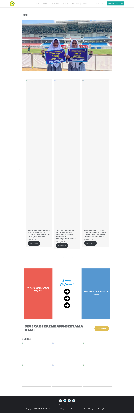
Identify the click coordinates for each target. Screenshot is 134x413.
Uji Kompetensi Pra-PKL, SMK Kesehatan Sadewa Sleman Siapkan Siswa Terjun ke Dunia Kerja (67, 233)
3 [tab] (67, 257)
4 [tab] (69, 257)
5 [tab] (71, 257)
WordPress (84, 409)
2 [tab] (65, 257)
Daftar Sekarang (115, 3)
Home (61, 405)
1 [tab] (63, 257)
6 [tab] (73, 257)
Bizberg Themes (103, 409)
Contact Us (70, 405)
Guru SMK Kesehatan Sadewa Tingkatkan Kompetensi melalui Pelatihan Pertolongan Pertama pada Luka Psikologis (94, 235)
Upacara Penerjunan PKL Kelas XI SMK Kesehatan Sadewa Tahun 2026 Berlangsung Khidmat (37, 234)
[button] (19, 168)
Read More (34, 245)
